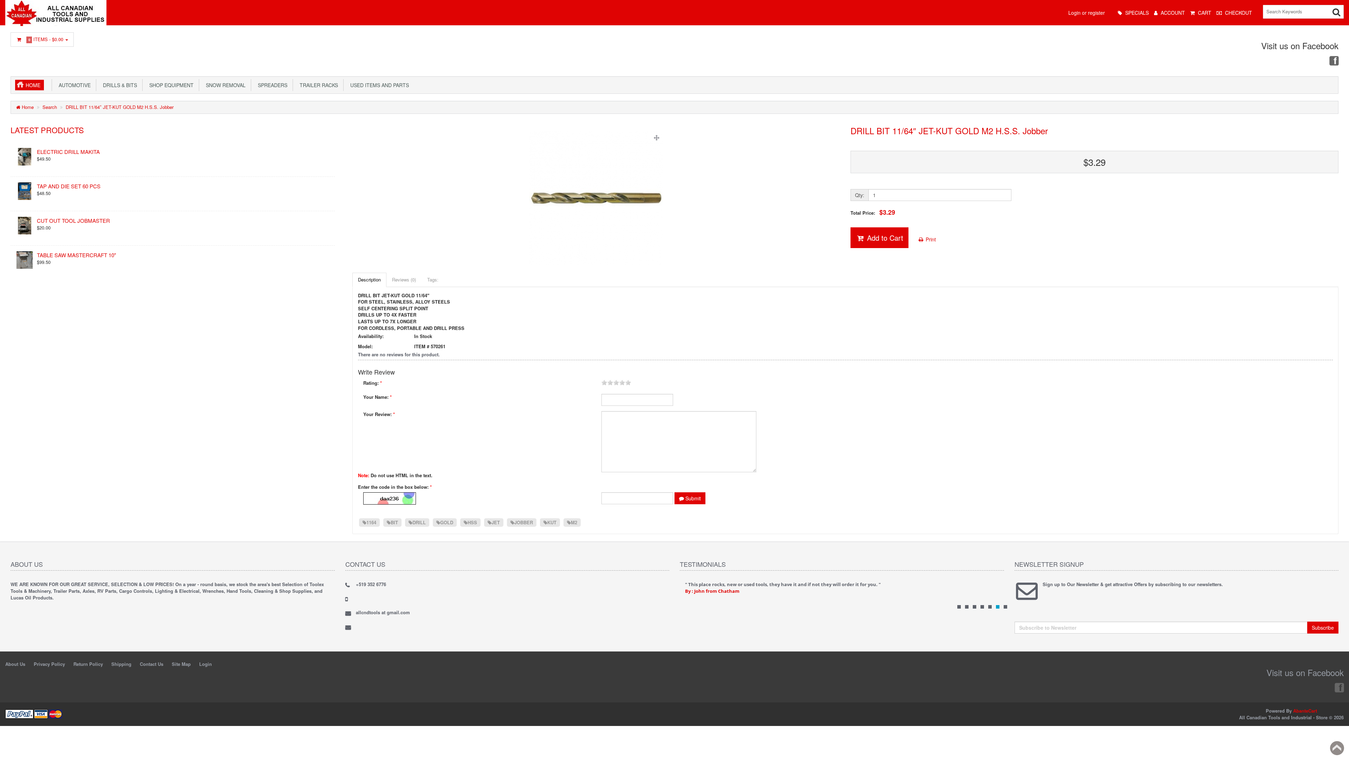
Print (930, 239)
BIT (394, 522)
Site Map (181, 664)
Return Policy (88, 664)
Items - (46, 39)
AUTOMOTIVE (73, 85)
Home (33, 85)
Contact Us (151, 664)
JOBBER (523, 522)
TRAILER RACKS (317, 85)
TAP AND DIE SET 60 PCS (68, 186)
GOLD (446, 522)
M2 (574, 522)
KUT (551, 522)
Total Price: (873, 212)
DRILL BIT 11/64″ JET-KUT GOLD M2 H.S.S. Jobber (120, 107)
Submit (692, 498)
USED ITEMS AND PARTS (378, 85)
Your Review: (379, 414)
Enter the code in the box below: (395, 487)
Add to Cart (884, 238)
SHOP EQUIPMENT (170, 85)
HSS (472, 522)
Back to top (1337, 748)
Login (205, 664)
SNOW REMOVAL (224, 85)
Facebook (1333, 60)
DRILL (419, 522)
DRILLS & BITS (118, 85)
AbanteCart (1305, 710)
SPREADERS (271, 85)
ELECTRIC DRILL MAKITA (68, 151)
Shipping (121, 664)
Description (369, 279)
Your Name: (377, 397)
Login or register (1086, 12)
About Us (15, 664)
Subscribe (1323, 627)
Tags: (432, 279)
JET (495, 522)
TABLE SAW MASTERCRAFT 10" (76, 255)
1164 (371, 522)
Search (50, 107)
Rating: (372, 383)
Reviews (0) (404, 279)
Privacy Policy (49, 664)
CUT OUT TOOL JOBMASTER (73, 220)
